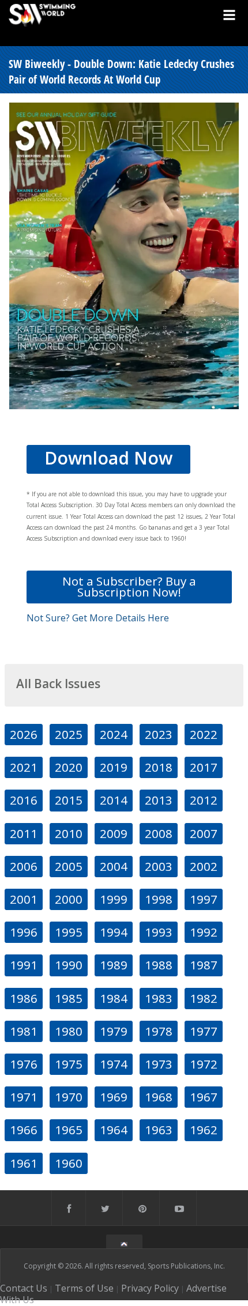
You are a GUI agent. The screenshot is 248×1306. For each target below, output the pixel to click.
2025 (68, 734)
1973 (158, 1064)
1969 (113, 1097)
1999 (113, 899)
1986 (23, 998)
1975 (68, 1064)
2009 (113, 833)
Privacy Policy (150, 1288)
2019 (113, 767)
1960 (68, 1163)
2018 (158, 767)
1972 (203, 1064)
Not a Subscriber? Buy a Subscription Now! (129, 586)
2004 (113, 866)
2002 (203, 866)
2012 (203, 800)
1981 (23, 1031)
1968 (158, 1097)
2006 (23, 866)
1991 (23, 965)
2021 (23, 767)
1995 (68, 932)
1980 (68, 1031)
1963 (158, 1130)
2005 (68, 866)
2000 (68, 899)
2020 (68, 767)
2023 (158, 734)
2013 (158, 800)
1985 (68, 998)
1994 (113, 932)
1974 (113, 1064)
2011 (23, 833)
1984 (113, 998)
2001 (23, 899)
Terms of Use (84, 1288)
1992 (203, 932)
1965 (68, 1130)
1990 (68, 965)
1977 (203, 1031)
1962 (203, 1130)
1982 (203, 998)
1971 (23, 1097)
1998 (158, 899)
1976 (23, 1064)
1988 (158, 965)
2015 (68, 800)
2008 (158, 833)
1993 (158, 932)
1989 (113, 965)
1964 (113, 1130)
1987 (203, 965)
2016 (23, 800)
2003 (158, 866)
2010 (68, 833)
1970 (68, 1097)
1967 (203, 1097)
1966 (23, 1130)
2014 (113, 800)
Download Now (108, 458)
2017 (203, 767)
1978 (158, 1031)
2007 (203, 833)
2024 (113, 734)
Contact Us (23, 1288)
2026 (23, 734)
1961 (23, 1163)
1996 (23, 932)
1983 (158, 998)
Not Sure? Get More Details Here (98, 618)
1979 (113, 1031)
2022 (203, 734)
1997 (203, 899)
